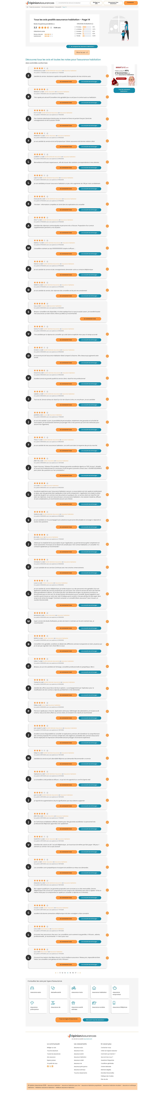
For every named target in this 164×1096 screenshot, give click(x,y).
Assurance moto (77, 992)
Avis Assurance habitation (48, 7)
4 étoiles (78, 29)
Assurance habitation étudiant (112, 1085)
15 (70, 973)
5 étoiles (78, 27)
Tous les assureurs (52, 1051)
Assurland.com (88, 1039)
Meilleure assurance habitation (65, 1087)
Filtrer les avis (81, 52)
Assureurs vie (78, 1063)
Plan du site (104, 1079)
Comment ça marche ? (108, 1054)
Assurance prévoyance (34, 1008)
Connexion (130, 2)
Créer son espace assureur (109, 1051)
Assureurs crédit (79, 1060)
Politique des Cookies (107, 1076)
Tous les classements (80, 1073)
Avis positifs (58, 7)
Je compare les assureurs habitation (82, 46)
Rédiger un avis (96, 3)
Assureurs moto (78, 1051)
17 (75, 973)
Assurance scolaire (98, 1007)
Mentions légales (106, 1070)
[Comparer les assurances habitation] (124, 75)
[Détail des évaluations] (92, 24)
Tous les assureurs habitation (124, 90)
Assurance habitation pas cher (71, 1085)
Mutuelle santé (56, 992)
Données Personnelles (107, 1073)
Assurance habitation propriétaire (92, 1085)
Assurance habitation (99, 992)
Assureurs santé (79, 1054)
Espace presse (51, 1060)
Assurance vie (55, 1007)
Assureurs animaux (79, 1070)
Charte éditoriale (106, 1066)
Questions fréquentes (107, 1060)
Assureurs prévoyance (80, 1066)
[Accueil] (40, 3)
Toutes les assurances (34, 7)
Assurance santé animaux (77, 1008)
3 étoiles (78, 31)
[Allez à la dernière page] (80, 972)
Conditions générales (107, 1063)
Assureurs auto (78, 1047)
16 (73, 973)
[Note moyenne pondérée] (53, 24)
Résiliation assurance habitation (45, 1087)
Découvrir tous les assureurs (95, 1020)
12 (62, 973)
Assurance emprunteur (117, 993)
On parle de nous (52, 1063)
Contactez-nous (106, 1047)
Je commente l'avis (66, 81)
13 (65, 973)
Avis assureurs (51, 1057)
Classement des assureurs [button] (113, 3)
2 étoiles (78, 33)
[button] (107, 75)
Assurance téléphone (120, 1007)
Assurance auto (35, 992)
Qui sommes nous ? (107, 1057)
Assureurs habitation (80, 1057)
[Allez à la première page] (55, 972)
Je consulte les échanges (89, 81)
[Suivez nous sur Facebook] (48, 1067)
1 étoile (78, 36)
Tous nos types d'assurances (68, 1019)
